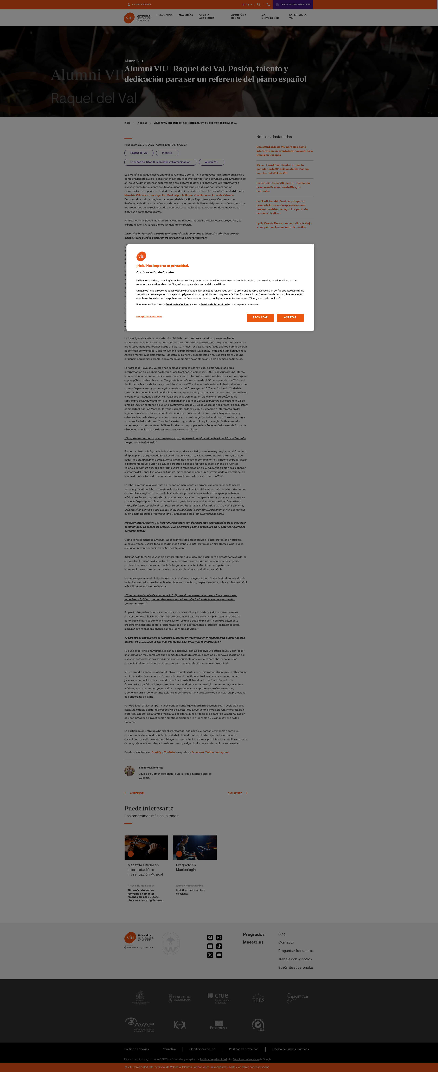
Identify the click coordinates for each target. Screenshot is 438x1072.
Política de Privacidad (214, 304)
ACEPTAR (290, 317)
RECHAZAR (260, 317)
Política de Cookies (177, 304)
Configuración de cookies (149, 317)
